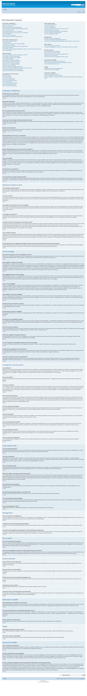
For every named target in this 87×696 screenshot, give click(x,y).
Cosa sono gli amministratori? (50, 24)
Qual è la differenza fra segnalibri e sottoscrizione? (54, 61)
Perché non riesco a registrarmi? (9, 35)
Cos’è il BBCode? (6, 75)
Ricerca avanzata (80, 6)
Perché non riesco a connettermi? (9, 24)
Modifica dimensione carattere (83, 9)
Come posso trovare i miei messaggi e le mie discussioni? (56, 56)
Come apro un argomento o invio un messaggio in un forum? (15, 54)
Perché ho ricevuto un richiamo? (9, 65)
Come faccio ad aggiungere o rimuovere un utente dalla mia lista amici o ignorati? (60, 46)
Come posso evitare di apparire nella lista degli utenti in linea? (15, 28)
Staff (58, 678)
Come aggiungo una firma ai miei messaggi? (12, 57)
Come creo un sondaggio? (8, 58)
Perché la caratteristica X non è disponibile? (53, 75)
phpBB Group (39, 647)
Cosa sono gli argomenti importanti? (10, 83)
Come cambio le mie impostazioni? (10, 41)
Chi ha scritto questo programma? (51, 74)
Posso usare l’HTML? (7, 76)
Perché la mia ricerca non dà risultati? (52, 52)
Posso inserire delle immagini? (9, 79)
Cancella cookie (62, 678)
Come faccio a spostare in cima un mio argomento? (13, 70)
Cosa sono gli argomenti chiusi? (9, 84)
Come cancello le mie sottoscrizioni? (51, 63)
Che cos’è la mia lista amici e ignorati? (52, 45)
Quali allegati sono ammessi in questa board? (53, 68)
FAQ (79, 12)
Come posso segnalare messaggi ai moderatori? (13, 66)
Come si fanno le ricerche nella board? (52, 51)
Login (83, 12)
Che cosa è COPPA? (7, 33)
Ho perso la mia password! (8, 30)
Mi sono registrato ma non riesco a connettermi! (12, 31)
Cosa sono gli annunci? (7, 81)
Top (5, 98)
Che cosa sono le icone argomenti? (10, 85)
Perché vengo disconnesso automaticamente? (12, 27)
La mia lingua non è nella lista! (9, 45)
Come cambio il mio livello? (8, 47)
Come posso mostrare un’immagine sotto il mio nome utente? (15, 46)
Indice (5, 9)
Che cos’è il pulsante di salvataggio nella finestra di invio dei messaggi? (17, 67)
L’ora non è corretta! (7, 42)
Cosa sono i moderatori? (49, 26)
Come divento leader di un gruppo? (51, 30)
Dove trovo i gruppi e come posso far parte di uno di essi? (56, 28)
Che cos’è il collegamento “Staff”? (51, 33)
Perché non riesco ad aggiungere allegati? (11, 64)
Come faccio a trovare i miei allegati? (51, 69)
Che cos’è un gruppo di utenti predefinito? (52, 32)
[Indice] (3, 1)
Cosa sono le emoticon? (7, 77)
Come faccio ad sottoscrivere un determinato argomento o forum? (57, 62)
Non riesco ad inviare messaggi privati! (52, 38)
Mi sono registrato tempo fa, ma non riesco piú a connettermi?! (15, 32)
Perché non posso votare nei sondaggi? (11, 62)
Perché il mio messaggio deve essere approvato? (13, 69)
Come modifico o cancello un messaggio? (11, 56)
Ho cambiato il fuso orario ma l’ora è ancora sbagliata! (14, 43)
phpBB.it (47, 681)
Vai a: (60, 675)
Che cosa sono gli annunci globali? (10, 80)
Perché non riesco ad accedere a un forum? (12, 61)
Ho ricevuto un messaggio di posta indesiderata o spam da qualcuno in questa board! (61, 41)
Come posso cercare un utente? (51, 55)
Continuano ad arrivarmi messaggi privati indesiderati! (55, 39)
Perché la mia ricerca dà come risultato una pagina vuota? (56, 54)
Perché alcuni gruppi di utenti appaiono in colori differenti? (56, 31)
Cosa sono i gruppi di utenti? (50, 27)
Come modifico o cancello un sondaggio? (11, 60)
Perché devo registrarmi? (8, 26)
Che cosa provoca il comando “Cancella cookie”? (13, 36)
